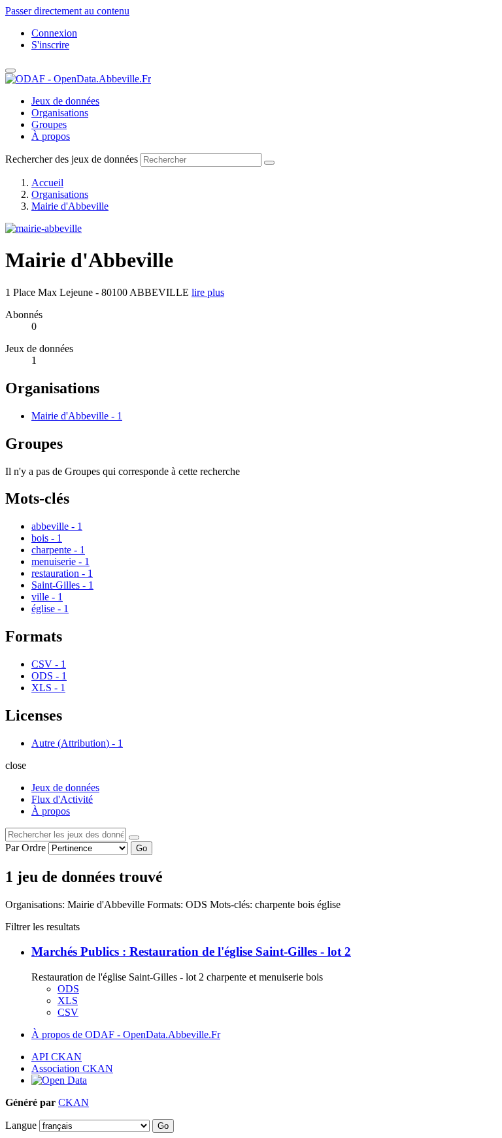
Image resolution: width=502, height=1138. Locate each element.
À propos (50, 136)
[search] (134, 837)
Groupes (49, 124)
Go (141, 848)
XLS (68, 1000)
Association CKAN (72, 1068)
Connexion (54, 33)
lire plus (208, 292)
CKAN (73, 1102)
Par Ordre (25, 847)
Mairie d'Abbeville (70, 206)
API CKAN (56, 1056)
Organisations (59, 112)
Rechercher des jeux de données (71, 159)
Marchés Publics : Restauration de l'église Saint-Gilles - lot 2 (191, 951)
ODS (68, 988)
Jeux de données (65, 100)
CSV (68, 1012)
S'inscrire (50, 44)
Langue (21, 1125)
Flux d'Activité (62, 799)
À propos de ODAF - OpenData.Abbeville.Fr (125, 1034)
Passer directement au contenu (67, 10)
